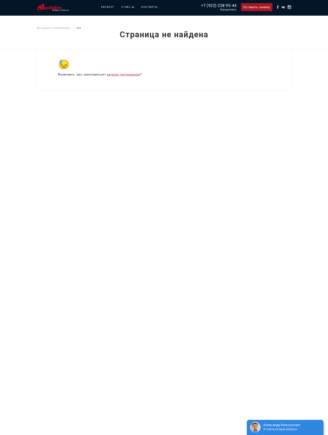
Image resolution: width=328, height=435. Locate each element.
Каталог (107, 7)
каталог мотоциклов (123, 74)
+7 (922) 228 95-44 (219, 5)
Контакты (149, 7)
